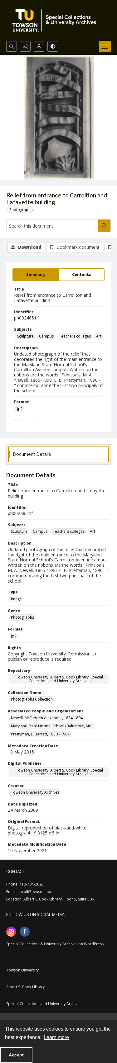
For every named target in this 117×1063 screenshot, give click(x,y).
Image (16, 599)
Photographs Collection (32, 699)
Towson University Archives (35, 792)
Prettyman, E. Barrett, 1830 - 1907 (40, 734)
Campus (46, 336)
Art (98, 336)
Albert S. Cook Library (25, 987)
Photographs (20, 209)
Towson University (22, 970)
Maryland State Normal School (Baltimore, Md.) (52, 726)
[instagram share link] (11, 932)
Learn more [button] (56, 1037)
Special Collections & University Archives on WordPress (55, 944)
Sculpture (25, 336)
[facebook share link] (25, 932)
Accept (16, 1054)
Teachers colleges (75, 336)
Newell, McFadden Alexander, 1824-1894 (47, 717)
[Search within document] (104, 226)
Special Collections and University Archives (43, 1003)
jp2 (20, 408)
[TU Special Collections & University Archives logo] (56, 20)
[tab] (36, 275)
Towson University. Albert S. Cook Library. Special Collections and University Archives (59, 678)
